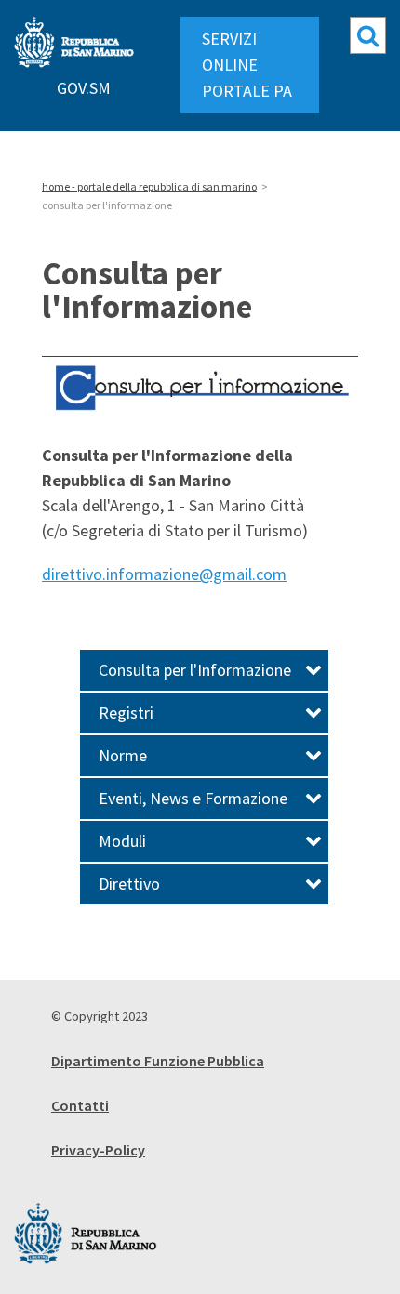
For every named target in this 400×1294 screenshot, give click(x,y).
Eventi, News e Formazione (193, 798)
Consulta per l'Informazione (195, 669)
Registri (126, 712)
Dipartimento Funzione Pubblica (157, 1060)
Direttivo (129, 883)
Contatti (80, 1105)
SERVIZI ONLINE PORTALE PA (247, 64)
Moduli (122, 841)
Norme (123, 755)
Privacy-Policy (98, 1150)
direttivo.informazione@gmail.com (164, 574)
